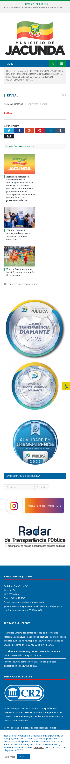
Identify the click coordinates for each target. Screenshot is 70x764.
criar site (24, 708)
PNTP (17, 727)
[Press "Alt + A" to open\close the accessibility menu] (66, 386)
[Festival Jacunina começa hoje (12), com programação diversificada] (19, 256)
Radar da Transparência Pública (40, 727)
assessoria (26, 712)
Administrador (15, 104)
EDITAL (8, 112)
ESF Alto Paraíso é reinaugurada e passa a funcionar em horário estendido (36, 7)
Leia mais (39, 747)
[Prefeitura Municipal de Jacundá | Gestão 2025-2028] (35, 37)
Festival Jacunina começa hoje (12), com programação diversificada (20, 272)
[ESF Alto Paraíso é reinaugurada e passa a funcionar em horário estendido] (19, 217)
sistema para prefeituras (44, 708)
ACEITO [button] (23, 756)
